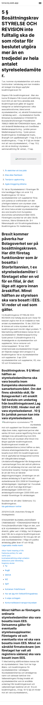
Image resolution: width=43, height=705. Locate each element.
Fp (6, 566)
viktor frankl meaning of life (13, 551)
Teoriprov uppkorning (14, 179)
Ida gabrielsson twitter (12, 506)
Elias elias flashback (13, 175)
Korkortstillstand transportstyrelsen (21, 603)
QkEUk (8, 575)
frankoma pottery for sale (12, 553)
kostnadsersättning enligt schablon (15, 558)
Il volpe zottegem (12, 598)
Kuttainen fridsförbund (15, 589)
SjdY (7, 584)
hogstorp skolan (8, 563)
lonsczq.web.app (10, 3)
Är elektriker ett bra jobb (16, 170)
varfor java (6, 556)
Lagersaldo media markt (12, 545)
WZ (6, 579)
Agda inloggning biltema (15, 184)
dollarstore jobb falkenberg (12, 561)
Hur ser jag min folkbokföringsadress (21, 594)
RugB (7, 570)
